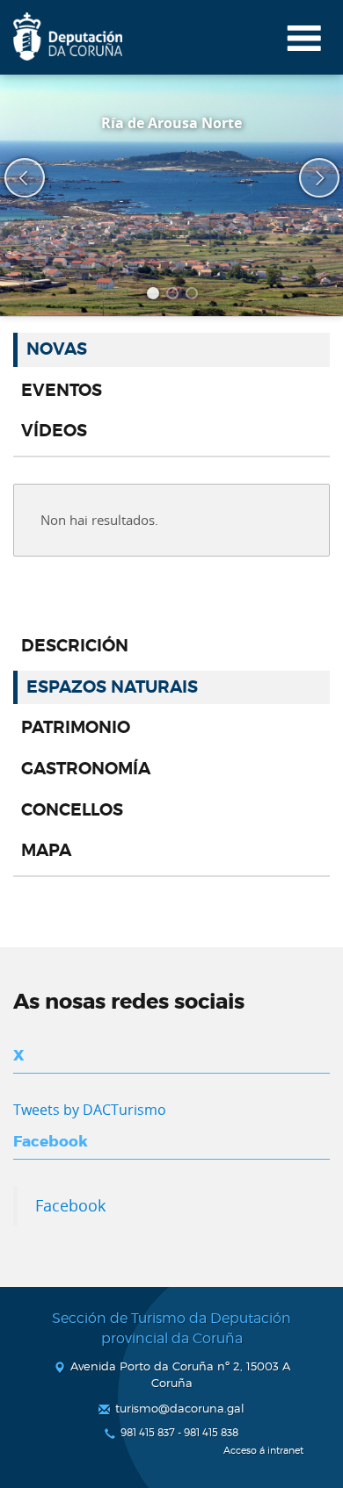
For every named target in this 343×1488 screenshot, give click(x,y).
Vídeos (54, 431)
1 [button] (155, 296)
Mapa (46, 850)
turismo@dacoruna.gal (179, 1408)
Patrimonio (75, 727)
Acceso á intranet (263, 1450)
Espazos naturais (112, 687)
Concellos (72, 810)
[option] (171, 195)
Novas (56, 349)
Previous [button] (13, 178)
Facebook (70, 1205)
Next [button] (308, 178)
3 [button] (194, 296)
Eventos (61, 390)
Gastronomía (85, 769)
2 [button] (175, 296)
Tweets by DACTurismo (89, 1109)
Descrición (74, 646)
